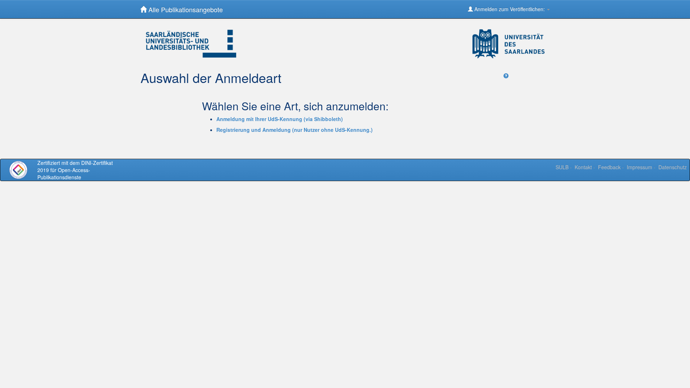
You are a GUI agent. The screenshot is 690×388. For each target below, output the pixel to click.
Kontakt (583, 167)
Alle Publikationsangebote (185, 9)
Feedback (609, 167)
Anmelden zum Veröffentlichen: (509, 9)
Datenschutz (672, 167)
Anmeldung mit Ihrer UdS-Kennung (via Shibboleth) (279, 119)
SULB (562, 167)
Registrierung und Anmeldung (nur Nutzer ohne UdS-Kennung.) (294, 129)
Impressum (639, 167)
